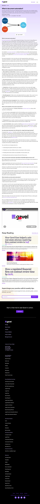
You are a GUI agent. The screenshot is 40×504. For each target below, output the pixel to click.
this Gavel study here (26, 108)
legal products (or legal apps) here (28, 123)
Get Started (20, 311)
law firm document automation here (10, 197)
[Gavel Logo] (4, 2)
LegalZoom (10, 132)
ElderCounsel (14, 137)
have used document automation (28, 163)
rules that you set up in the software (22, 53)
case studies (30, 126)
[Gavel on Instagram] (24, 498)
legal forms (8, 91)
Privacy (17, 493)
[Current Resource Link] (20, 243)
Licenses (25, 493)
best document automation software (20, 54)
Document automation (6, 40)
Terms (14, 493)
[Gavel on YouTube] (16, 498)
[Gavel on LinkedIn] (19, 498)
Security (21, 493)
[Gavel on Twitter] (21, 498)
